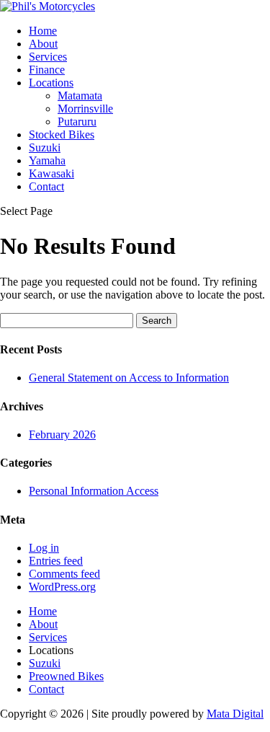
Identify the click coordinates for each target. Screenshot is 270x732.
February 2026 (62, 434)
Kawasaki (51, 173)
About (43, 44)
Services (48, 56)
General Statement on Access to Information (129, 377)
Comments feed (64, 574)
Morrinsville (85, 108)
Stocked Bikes (61, 134)
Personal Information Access (93, 491)
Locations (51, 82)
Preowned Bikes (66, 676)
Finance (47, 69)
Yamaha (47, 160)
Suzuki (44, 147)
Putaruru (77, 121)
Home (43, 31)
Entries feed (56, 561)
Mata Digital (235, 713)
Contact (46, 186)
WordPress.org (62, 587)
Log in (44, 548)
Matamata (80, 95)
